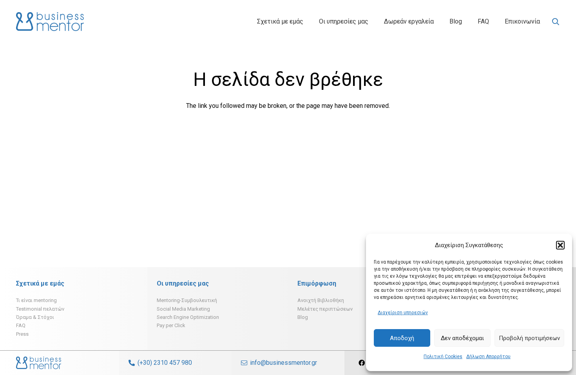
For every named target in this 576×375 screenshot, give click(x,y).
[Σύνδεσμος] (50, 21)
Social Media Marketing (183, 309)
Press (22, 334)
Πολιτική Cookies (443, 356)
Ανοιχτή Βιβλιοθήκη (320, 300)
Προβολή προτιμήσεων (529, 338)
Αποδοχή (402, 338)
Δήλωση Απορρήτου (488, 356)
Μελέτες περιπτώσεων (325, 309)
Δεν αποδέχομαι (462, 338)
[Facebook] (362, 363)
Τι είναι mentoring (36, 300)
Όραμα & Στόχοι (35, 317)
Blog (302, 317)
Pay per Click (171, 325)
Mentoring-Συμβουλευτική (187, 300)
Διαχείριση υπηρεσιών (403, 312)
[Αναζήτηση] (555, 22)
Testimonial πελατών (40, 309)
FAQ (20, 325)
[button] (560, 245)
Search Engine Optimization (188, 317)
